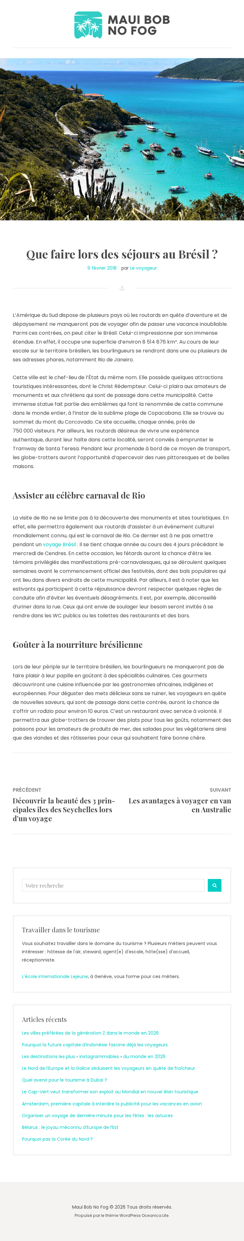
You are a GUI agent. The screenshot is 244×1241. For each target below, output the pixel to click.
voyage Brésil (60, 544)
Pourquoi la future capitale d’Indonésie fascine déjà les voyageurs (95, 1045)
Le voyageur (143, 268)
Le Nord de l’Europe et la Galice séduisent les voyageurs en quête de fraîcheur (108, 1068)
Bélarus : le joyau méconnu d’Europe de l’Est (70, 1127)
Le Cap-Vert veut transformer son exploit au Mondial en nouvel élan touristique (110, 1092)
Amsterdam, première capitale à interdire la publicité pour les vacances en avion (112, 1104)
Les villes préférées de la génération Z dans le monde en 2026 (90, 1033)
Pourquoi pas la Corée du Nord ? (57, 1139)
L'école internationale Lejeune (55, 976)
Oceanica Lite (155, 1215)
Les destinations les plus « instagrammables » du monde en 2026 (94, 1056)
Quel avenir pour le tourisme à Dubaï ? (64, 1080)
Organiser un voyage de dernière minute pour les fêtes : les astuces (97, 1115)
